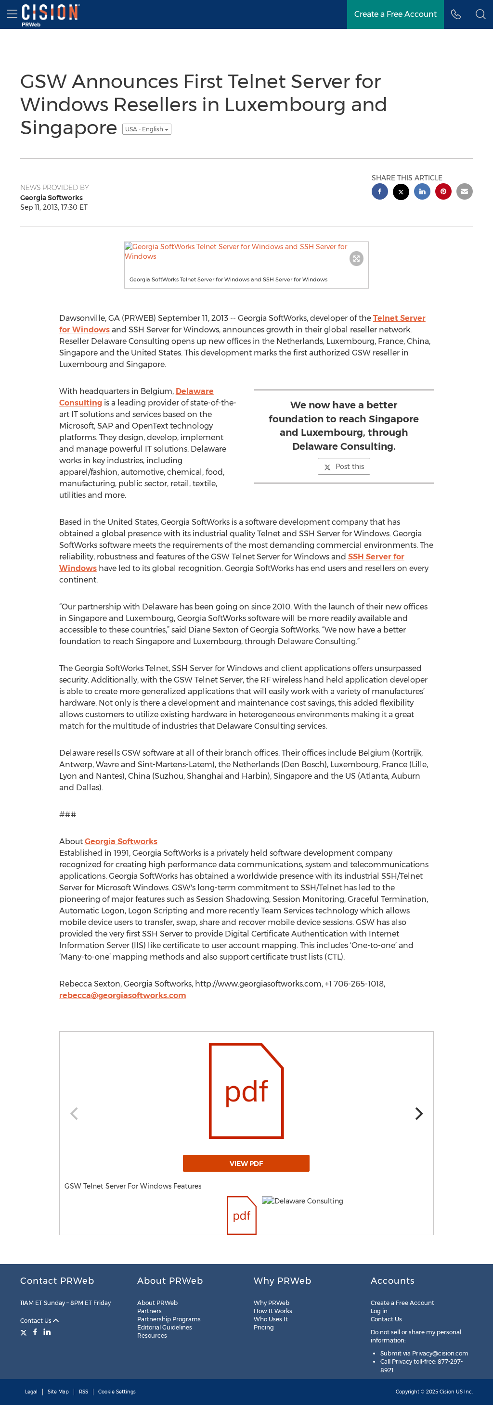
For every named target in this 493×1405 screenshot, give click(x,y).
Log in (379, 1311)
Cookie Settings (117, 1392)
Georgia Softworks (121, 841)
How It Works (273, 1311)
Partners (149, 1311)
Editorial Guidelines (164, 1327)
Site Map (58, 1392)
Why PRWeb (271, 1302)
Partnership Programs (169, 1319)
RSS (83, 1392)
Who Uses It (271, 1319)
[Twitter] (24, 1332)
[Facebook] (35, 1332)
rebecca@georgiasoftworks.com (122, 995)
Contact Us (36, 1320)
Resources (152, 1335)
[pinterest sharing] (443, 192)
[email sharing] (464, 192)
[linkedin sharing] (422, 192)
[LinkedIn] (47, 1332)
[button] (480, 14)
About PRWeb (157, 1302)
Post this (350, 466)
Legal (31, 1392)
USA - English (145, 129)
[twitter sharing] (401, 193)
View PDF (246, 1163)
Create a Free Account (402, 1302)
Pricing (264, 1327)
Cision (447, 1392)
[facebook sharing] (380, 192)
